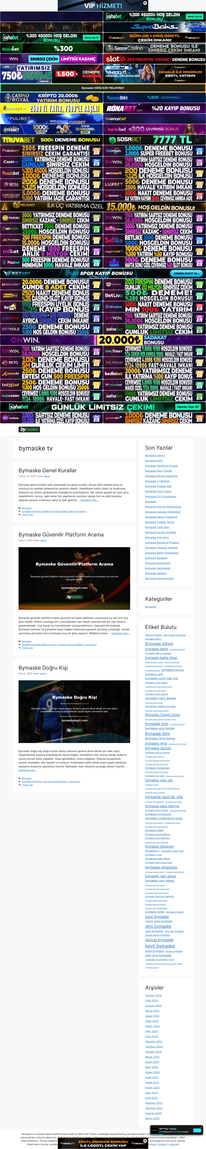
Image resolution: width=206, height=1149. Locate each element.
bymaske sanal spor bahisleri (156, 827)
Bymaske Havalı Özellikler (160, 532)
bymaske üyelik (155, 911)
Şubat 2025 (152, 1015)
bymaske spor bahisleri (157, 838)
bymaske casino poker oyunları (157, 711)
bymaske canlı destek (160, 698)
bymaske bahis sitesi (161, 658)
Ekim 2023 (151, 1092)
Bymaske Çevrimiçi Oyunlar (161, 465)
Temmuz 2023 (154, 1108)
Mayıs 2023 (152, 1118)
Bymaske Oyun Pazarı (158, 491)
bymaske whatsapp (161, 867)
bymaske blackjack (152, 670)
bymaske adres (153, 639)
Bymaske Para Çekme (156, 810)
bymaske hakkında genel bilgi (156, 764)
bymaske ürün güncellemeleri (156, 908)
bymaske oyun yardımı (173, 802)
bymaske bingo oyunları (173, 666)
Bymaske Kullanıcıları (157, 563)
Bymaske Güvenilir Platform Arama (61, 534)
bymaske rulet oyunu (172, 823)
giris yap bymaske (174, 931)
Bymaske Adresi (155, 455)
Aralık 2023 (152, 1082)
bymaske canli (154, 674)
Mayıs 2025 (152, 1010)
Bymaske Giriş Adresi (160, 738)
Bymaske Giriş (154, 460)
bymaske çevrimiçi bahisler (35, 511)
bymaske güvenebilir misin (159, 959)
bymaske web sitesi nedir (158, 862)
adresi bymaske (153, 635)
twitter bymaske (173, 951)
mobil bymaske (154, 951)
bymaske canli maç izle (161, 678)
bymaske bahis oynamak (158, 653)
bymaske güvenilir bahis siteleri (157, 761)
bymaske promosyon (158, 814)
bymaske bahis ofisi (177, 650)
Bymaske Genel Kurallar (48, 470)
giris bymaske (158, 926)
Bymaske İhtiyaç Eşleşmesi (161, 476)
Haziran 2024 (153, 1051)
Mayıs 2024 (152, 1056)
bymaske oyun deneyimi (154, 802)
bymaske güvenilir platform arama (39, 644)
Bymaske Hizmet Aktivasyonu (163, 506)
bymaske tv (81, 511)
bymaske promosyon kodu (164, 818)
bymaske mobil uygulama (155, 792)
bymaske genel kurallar (62, 511)
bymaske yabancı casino (154, 872)
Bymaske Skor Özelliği (158, 470)
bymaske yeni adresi (159, 881)
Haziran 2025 (153, 1005)
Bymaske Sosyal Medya (157, 834)
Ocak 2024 (151, 1077)
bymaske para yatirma (162, 806)
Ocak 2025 (151, 1021)
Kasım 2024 (152, 1026)
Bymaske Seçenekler (157, 568)
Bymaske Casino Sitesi (162, 715)
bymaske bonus (173, 670)
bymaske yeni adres (160, 876)
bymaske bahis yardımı (154, 662)
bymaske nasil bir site (164, 797)
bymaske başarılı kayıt (154, 666)
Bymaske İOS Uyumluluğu (160, 496)
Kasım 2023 (152, 1087)
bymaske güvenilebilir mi (154, 757)
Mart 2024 (151, 1067)
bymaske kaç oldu (154, 775)
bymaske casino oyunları (160, 706)
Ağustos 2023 (153, 1103)
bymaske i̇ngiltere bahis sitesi (156, 772)
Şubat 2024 (152, 1072)
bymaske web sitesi (157, 858)
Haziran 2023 (153, 1113)
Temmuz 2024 (154, 1046)
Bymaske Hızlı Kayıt (157, 537)
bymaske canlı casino (156, 694)
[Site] (51, 150)
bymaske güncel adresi (157, 752)
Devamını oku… (90, 500)
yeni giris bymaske (158, 955)
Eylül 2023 (151, 1097)
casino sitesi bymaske (158, 921)
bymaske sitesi (154, 830)
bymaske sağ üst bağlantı (71, 644)
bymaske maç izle (159, 780)
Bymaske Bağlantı (156, 573)
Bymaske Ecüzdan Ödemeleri (163, 511)
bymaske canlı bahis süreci (155, 691)
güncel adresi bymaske (157, 935)
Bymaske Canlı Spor (157, 527)
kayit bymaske (160, 945)
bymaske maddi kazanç (55, 781)
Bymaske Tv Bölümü (157, 481)
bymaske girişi (156, 743)
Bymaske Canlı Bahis (156, 682)
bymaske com (156, 723)
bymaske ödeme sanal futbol (156, 901)
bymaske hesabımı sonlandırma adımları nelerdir (164, 964)
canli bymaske (157, 916)
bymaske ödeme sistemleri (155, 904)
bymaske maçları (151, 785)
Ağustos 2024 (153, 1041)
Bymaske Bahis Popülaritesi (162, 552)
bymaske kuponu (152, 968)
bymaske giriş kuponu (177, 744)
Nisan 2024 (152, 1062)
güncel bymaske (159, 939)
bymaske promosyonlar (154, 823)
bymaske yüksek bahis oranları (157, 893)
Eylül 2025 (151, 1000)
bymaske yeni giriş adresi (155, 885)
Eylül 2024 (151, 1036)
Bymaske (26, 508)
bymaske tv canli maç (172, 851)
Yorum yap (27, 514)
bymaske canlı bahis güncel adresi (158, 687)
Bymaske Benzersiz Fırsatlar (162, 542)
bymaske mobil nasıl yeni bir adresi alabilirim (162, 789)
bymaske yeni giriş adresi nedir (157, 889)
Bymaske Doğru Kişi (43, 668)
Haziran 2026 (153, 995)
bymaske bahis (156, 649)
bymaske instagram (157, 768)
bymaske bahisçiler (172, 662)
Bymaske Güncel (158, 748)
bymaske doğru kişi (32, 781)
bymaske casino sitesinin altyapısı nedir (160, 719)
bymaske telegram (159, 846)
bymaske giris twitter (160, 728)
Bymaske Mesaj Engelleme (161, 517)
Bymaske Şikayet (175, 912)
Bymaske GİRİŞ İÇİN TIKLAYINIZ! (103, 87)
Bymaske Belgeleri (156, 558)
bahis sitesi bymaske (174, 635)
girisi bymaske (154, 931)
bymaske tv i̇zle (153, 854)
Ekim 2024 (151, 1031)
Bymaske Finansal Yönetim (161, 547)
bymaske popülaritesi (178, 811)
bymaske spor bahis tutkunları (156, 842)
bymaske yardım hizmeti (175, 872)
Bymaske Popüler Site (158, 486)
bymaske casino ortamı (154, 703)
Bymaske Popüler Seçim (159, 522)
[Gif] (103, 206)
